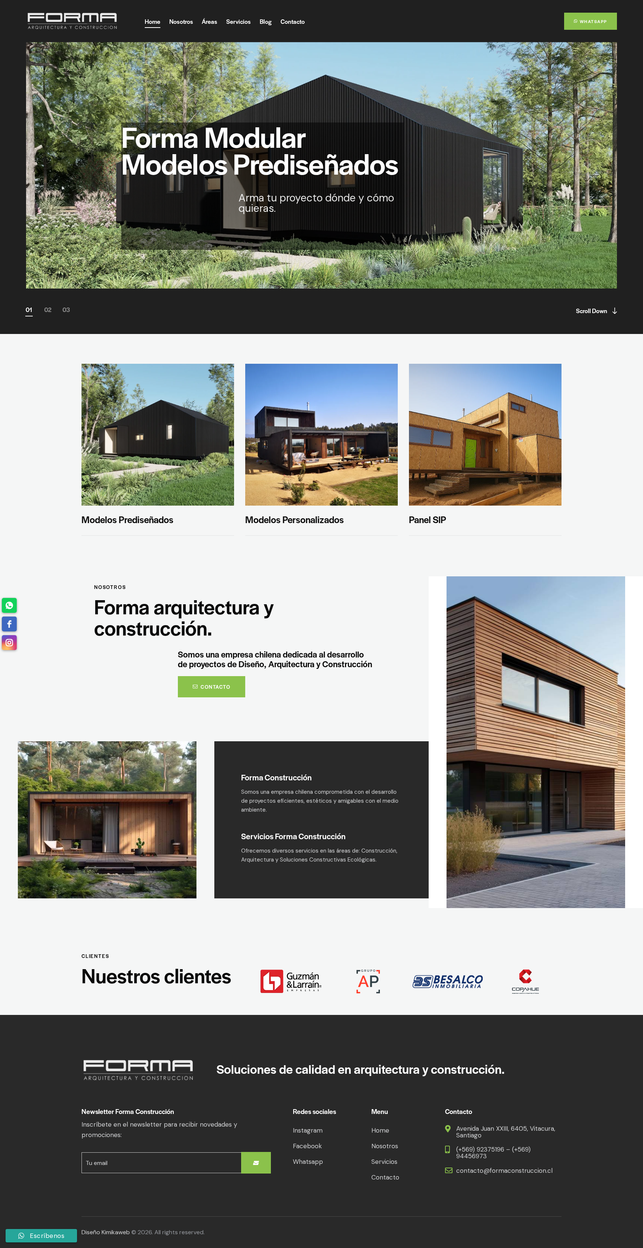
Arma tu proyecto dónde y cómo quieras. (322, 217)
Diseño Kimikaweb (105, 1232)
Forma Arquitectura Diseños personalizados (268, 149)
